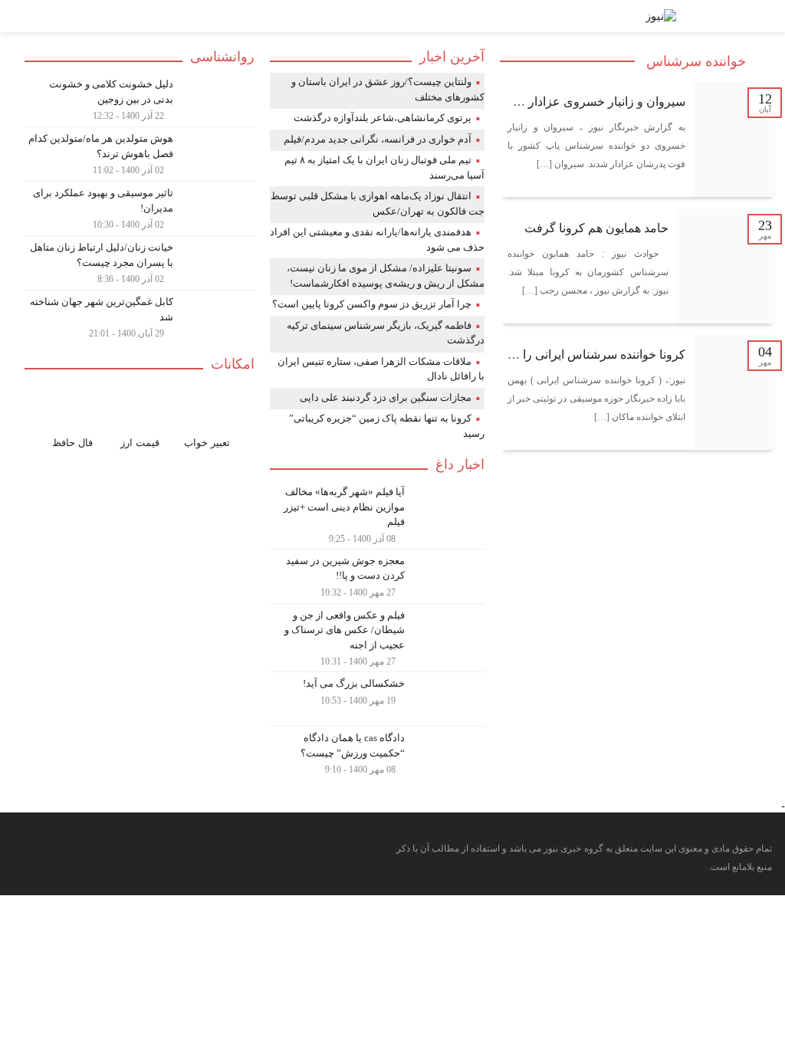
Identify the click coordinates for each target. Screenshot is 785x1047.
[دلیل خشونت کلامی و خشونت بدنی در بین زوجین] (140, 99)
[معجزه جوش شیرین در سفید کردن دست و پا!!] (377, 576)
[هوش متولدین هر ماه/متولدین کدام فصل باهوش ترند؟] (140, 154)
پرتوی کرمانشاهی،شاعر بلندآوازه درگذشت (382, 117)
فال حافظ (72, 442)
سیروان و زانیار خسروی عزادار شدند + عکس (571, 101)
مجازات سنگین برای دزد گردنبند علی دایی (385, 397)
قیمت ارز (139, 442)
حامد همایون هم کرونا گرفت (596, 228)
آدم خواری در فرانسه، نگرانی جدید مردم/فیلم (377, 139)
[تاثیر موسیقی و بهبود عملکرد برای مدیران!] (140, 208)
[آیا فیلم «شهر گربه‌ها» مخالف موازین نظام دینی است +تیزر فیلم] (377, 515)
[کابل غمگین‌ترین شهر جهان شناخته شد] (140, 315)
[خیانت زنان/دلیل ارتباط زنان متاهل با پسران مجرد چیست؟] (140, 263)
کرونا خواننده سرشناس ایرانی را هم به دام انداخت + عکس (538, 354)
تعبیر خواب (207, 442)
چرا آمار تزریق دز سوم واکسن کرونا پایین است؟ (371, 304)
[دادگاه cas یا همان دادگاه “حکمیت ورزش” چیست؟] (377, 751)
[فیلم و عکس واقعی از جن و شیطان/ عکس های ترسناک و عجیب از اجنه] (377, 638)
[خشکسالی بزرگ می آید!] (377, 699)
